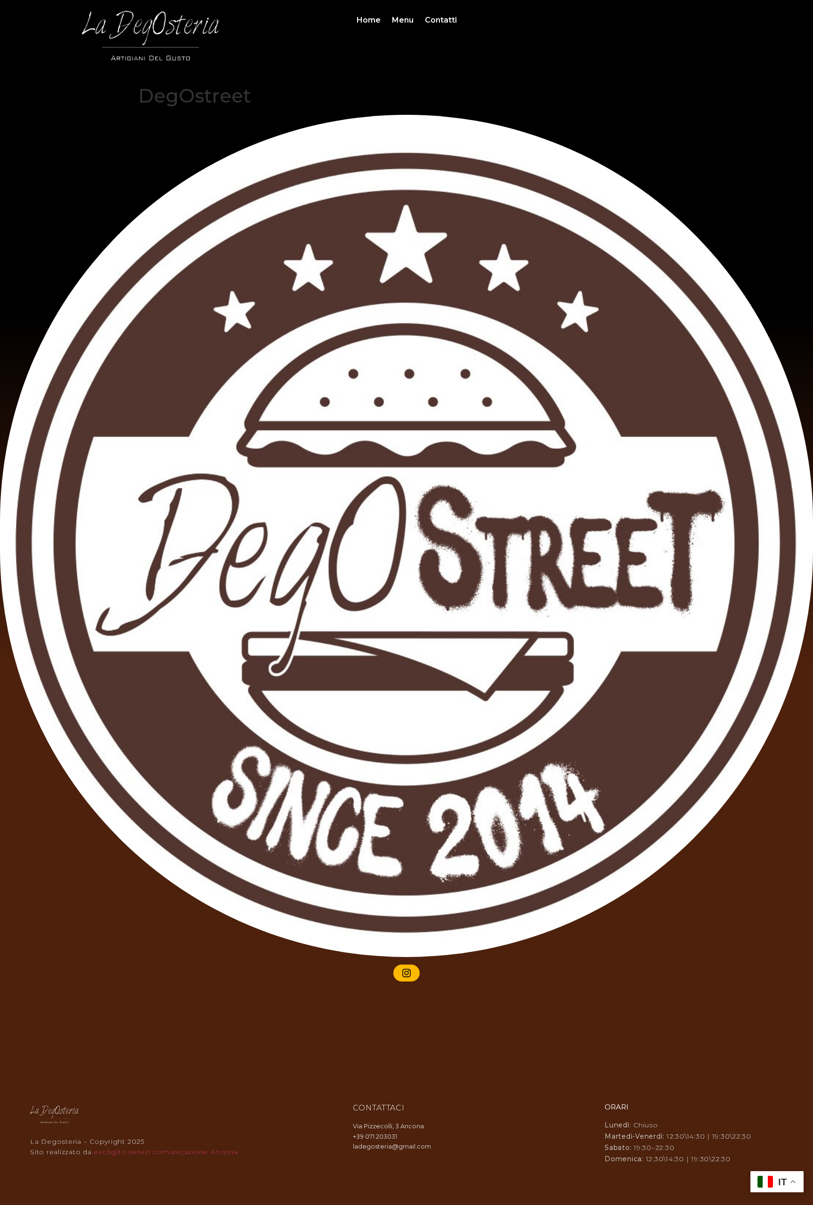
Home (369, 20)
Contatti (441, 20)
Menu (403, 20)
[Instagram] (406, 973)
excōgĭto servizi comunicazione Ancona (166, 1152)
